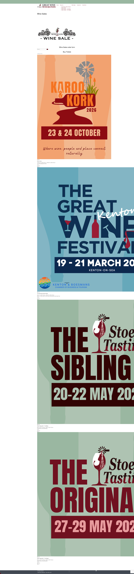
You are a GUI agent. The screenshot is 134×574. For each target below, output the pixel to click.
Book (38, 166)
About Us (61, 5)
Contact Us (79, 5)
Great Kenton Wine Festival (66, 6)
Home (58, 5)
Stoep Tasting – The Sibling (66, 8)
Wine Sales (73, 5)
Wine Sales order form (67, 47)
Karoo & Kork (63, 7)
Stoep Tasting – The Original (66, 9)
